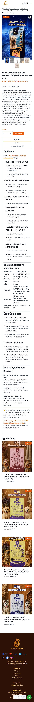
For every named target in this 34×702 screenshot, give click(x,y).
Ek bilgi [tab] (17, 143)
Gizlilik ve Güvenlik (17, 695)
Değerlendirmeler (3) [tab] (17, 146)
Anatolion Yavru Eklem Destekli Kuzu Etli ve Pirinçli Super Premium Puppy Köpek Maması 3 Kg (16, 524)
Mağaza (17, 671)
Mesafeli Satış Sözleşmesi (17, 692)
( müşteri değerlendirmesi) (18, 81)
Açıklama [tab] (17, 139)
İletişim (17, 675)
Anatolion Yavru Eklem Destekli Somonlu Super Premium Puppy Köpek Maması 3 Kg (17, 620)
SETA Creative (20, 664)
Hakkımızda (17, 673)
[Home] (2, 9)
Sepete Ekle (18, 133)
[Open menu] (30, 3)
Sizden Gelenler (17, 678)
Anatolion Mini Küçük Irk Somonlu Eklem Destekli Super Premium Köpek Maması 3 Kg (16, 477)
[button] (29, 17)
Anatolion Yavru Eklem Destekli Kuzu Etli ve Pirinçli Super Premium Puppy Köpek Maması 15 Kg (16, 572)
